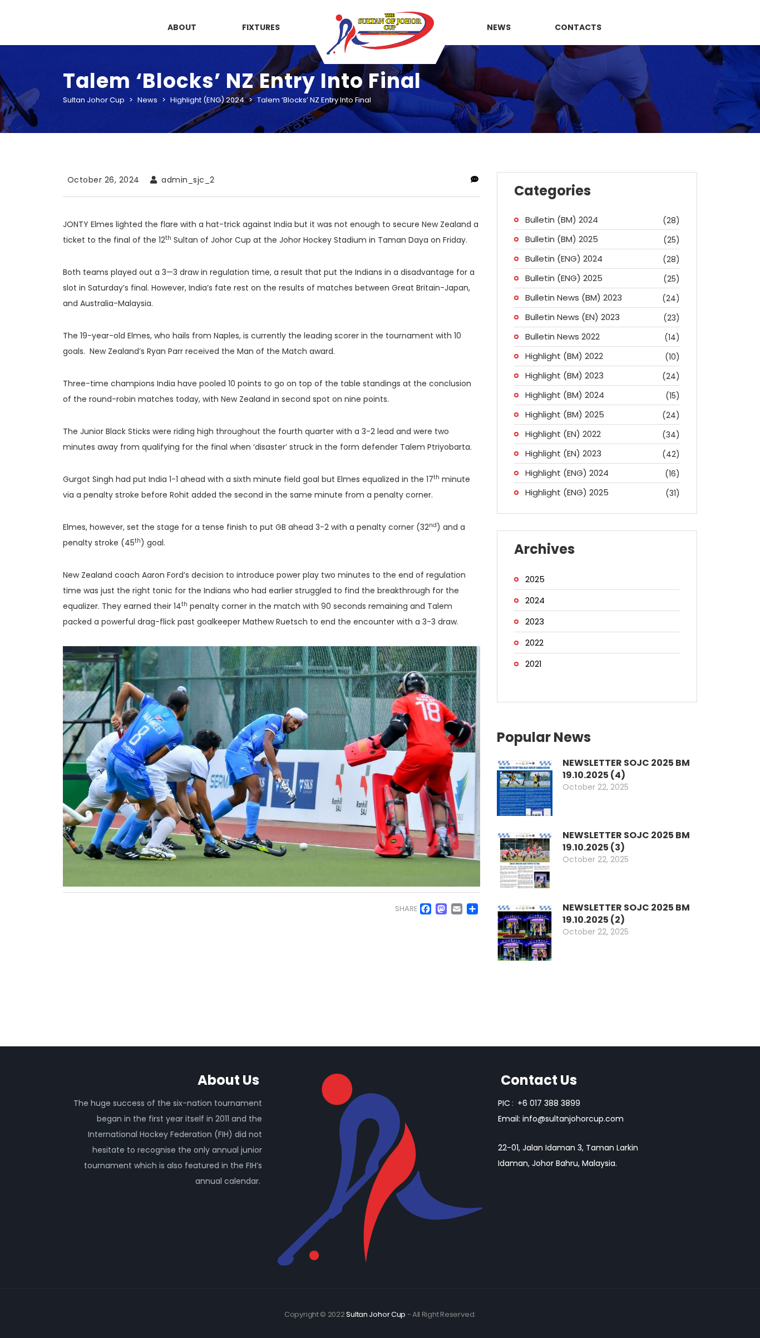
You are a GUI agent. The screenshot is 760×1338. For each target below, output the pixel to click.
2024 (535, 600)
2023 (534, 621)
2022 (534, 642)
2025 (535, 579)
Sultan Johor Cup (376, 1314)
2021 (533, 664)
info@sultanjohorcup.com (573, 1118)
